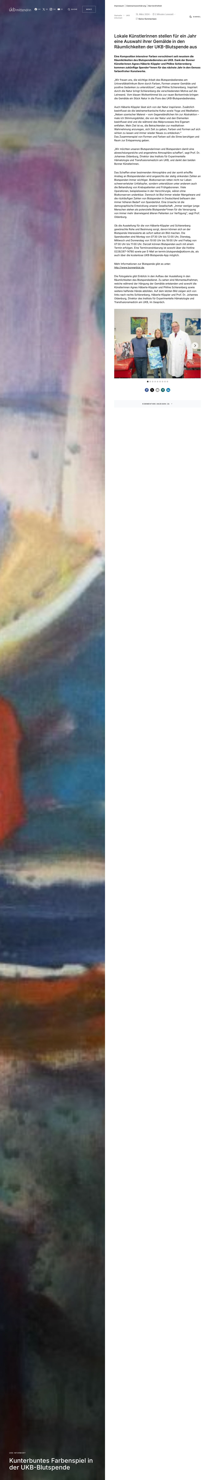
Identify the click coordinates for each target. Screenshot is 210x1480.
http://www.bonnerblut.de (129, 267)
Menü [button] (89, 9)
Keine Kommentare (148, 19)
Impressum (119, 6)
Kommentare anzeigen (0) (156, 404)
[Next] (195, 345)
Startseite (118, 15)
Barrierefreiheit (155, 6)
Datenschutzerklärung (136, 6)
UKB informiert (17, 1453)
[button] (72, 9)
